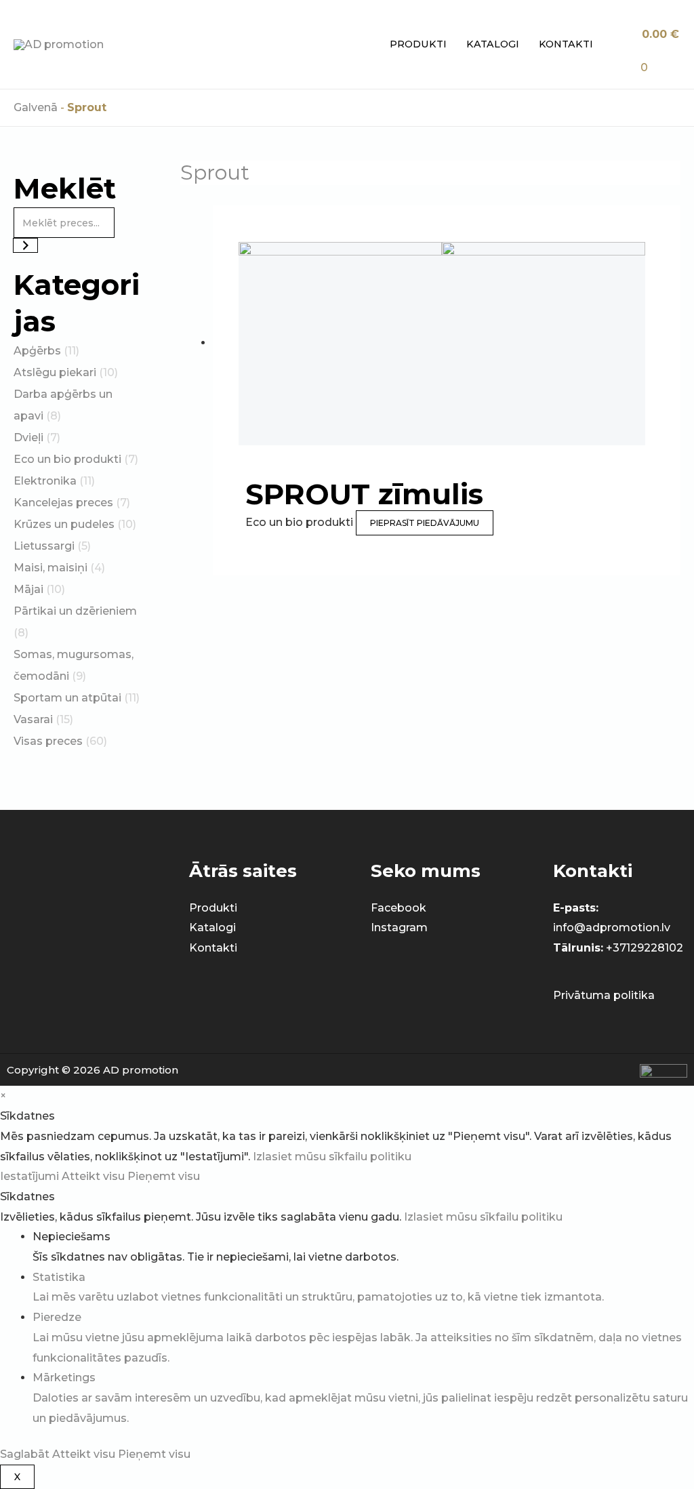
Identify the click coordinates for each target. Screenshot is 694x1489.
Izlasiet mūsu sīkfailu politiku (332, 1156)
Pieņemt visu (163, 1176)
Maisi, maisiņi (50, 567)
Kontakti (566, 44)
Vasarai (33, 719)
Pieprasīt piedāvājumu (424, 523)
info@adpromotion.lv (611, 927)
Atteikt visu (94, 1176)
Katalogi (492, 44)
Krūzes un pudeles (64, 524)
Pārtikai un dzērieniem (75, 611)
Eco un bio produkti (67, 459)
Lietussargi (44, 545)
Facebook (398, 907)
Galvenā (36, 107)
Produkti (418, 44)
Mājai (28, 589)
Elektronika (45, 480)
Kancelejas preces (63, 502)
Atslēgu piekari (55, 372)
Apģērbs (37, 350)
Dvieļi (28, 437)
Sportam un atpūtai (67, 697)
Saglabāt (26, 1454)
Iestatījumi (31, 1176)
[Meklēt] (25, 245)
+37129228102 (644, 947)
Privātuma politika (604, 995)
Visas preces (48, 741)
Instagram (399, 927)
